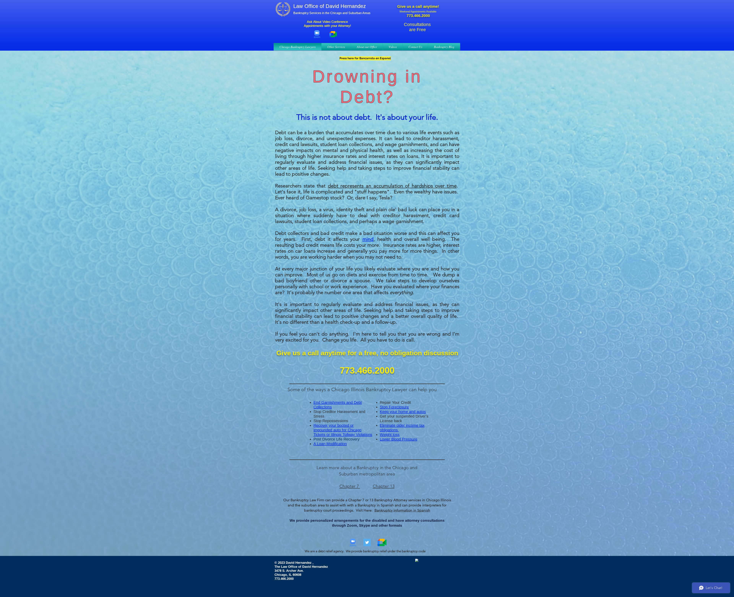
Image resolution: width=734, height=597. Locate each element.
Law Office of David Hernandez (329, 6)
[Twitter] (367, 542)
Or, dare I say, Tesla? (369, 198)
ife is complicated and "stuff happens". (347, 192)
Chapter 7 (349, 486)
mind (367, 239)
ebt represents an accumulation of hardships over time (394, 186)
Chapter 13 (384, 486)
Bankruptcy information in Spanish (402, 510)
